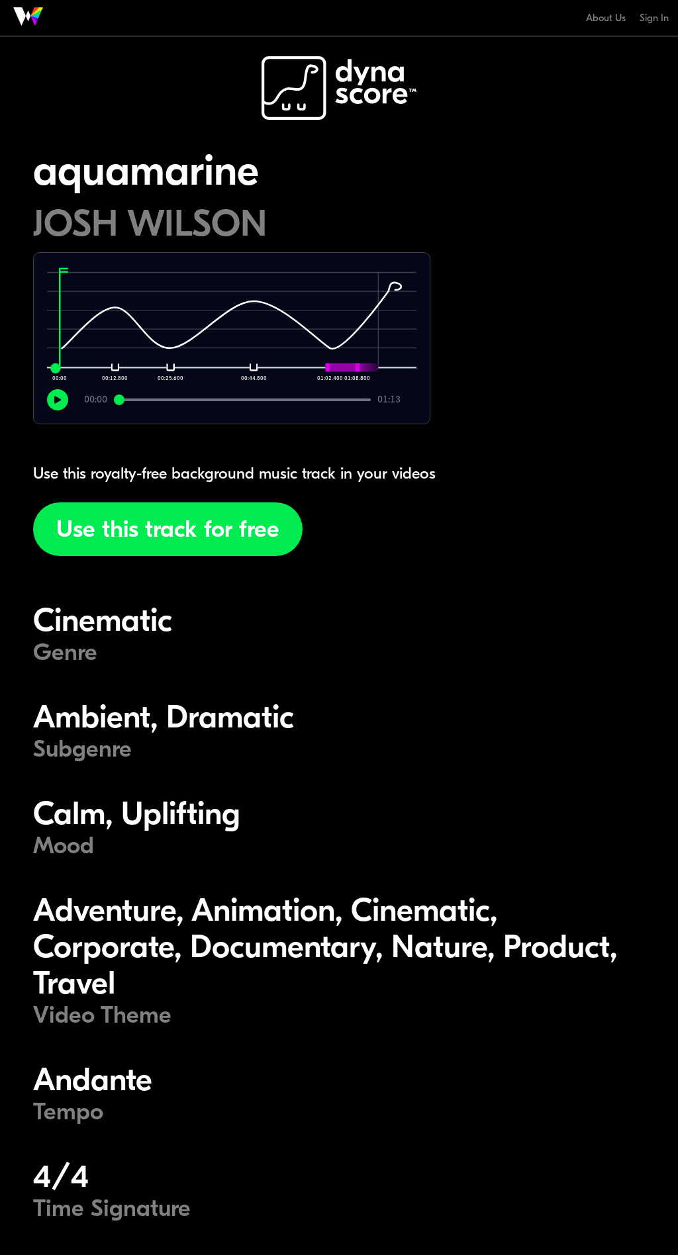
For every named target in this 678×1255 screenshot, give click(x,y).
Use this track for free (167, 529)
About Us (606, 18)
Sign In (654, 18)
